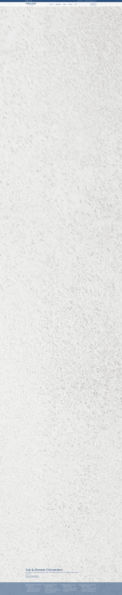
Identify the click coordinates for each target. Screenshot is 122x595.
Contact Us (93, 4)
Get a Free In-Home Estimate (32, 576)
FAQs (76, 4)
